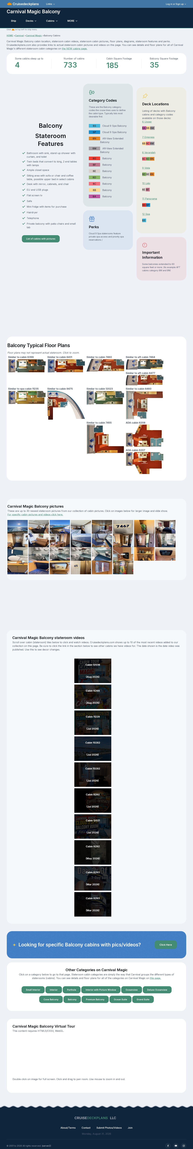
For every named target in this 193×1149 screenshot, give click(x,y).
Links (49, 3)
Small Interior (33, 989)
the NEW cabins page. (74, 48)
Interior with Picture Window (101, 989)
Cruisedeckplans (25, 4)
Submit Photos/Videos (109, 1127)
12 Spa (146, 214)
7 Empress (148, 137)
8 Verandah (148, 152)
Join (130, 1127)
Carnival (19, 35)
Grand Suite (143, 999)
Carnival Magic (34, 35)
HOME (10, 35)
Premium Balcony (95, 999)
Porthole (71, 989)
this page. (155, 978)
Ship (13, 20)
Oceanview (132, 989)
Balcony (72, 999)
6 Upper (147, 121)
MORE (70, 20)
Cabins (50, 20)
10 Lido (146, 183)
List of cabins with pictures (40, 238)
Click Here (166, 944)
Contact (86, 1127)
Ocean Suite (120, 999)
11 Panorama (149, 198)
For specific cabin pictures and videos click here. (35, 514)
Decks (29, 20)
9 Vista (146, 167)
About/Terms (68, 1127)
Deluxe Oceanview (157, 989)
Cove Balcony (51, 999)
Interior (54, 989)
